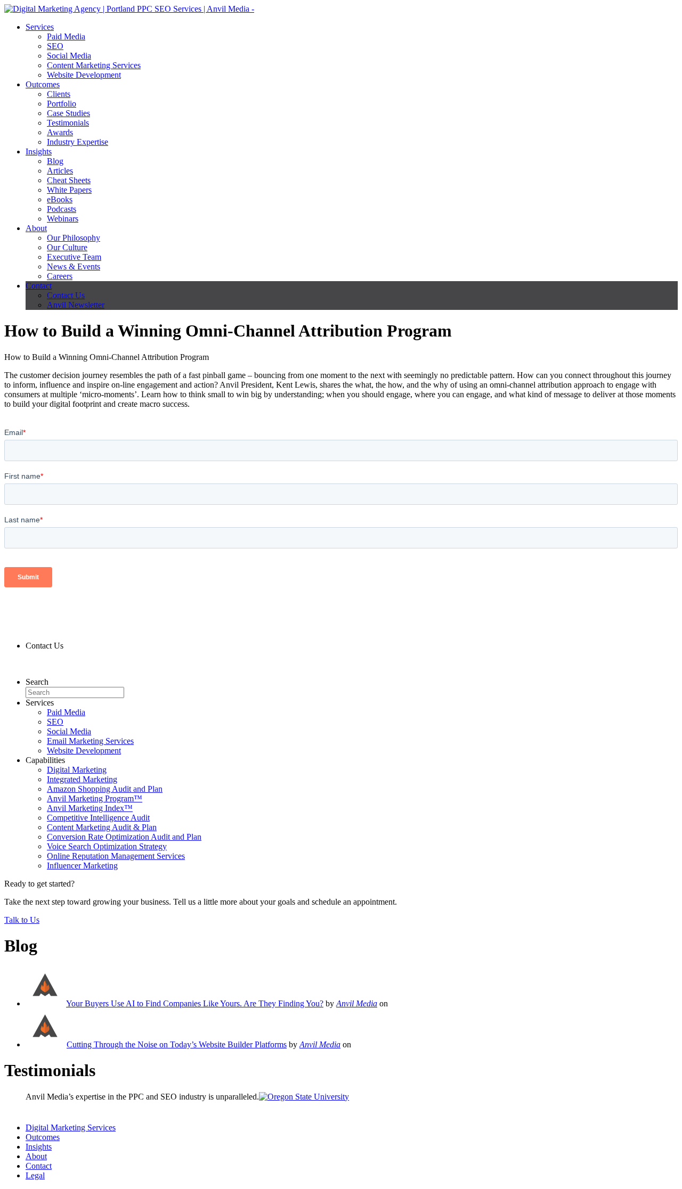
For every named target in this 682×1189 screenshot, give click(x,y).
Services (40, 26)
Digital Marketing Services (71, 1127)
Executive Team (74, 256)
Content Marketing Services (94, 65)
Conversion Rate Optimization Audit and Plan (124, 836)
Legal (35, 1175)
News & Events (73, 266)
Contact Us (66, 295)
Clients (58, 94)
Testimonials (68, 122)
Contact (39, 285)
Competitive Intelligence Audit (98, 817)
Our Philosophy (73, 237)
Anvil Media (356, 1003)
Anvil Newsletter (75, 304)
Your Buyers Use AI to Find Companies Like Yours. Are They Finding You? (194, 1003)
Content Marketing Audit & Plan (102, 827)
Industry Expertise (77, 141)
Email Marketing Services (90, 740)
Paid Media (66, 36)
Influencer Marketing (82, 865)
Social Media (69, 55)
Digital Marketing (77, 769)
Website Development (84, 74)
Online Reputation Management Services (116, 855)
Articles (60, 170)
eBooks (59, 199)
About (36, 228)
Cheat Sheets (69, 180)
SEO (55, 46)
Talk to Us (21, 919)
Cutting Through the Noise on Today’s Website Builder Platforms (177, 1044)
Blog (55, 161)
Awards (60, 132)
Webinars (62, 218)
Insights (39, 151)
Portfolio (61, 103)
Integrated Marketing (82, 779)
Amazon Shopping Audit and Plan (105, 788)
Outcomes (43, 84)
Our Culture (67, 247)
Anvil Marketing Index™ (90, 808)
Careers (59, 276)
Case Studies (68, 113)
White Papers (69, 189)
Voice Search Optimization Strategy (107, 846)
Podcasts (61, 209)
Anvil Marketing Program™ (94, 798)
